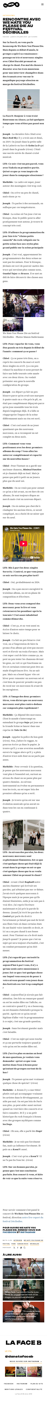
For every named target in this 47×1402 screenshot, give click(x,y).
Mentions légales (14, 1389)
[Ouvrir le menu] (42, 4)
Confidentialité (34, 1389)
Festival (6, 1244)
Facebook (8, 1384)
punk (14, 1244)
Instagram (22, 1384)
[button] (23, 100)
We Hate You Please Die (33, 1240)
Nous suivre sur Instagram (26, 1361)
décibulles (34, 1244)
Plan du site (37, 1384)
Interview (18, 1240)
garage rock (22, 1244)
